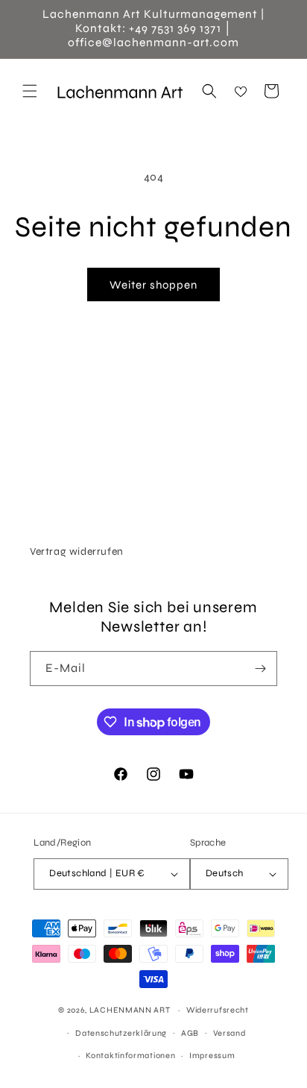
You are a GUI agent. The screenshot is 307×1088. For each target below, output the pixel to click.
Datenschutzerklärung (121, 1033)
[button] (29, 91)
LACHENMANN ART (131, 1010)
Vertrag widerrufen (77, 551)
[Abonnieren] (260, 668)
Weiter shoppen (153, 285)
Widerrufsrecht (217, 1010)
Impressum (212, 1055)
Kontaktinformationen (130, 1055)
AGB (190, 1033)
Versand (229, 1033)
